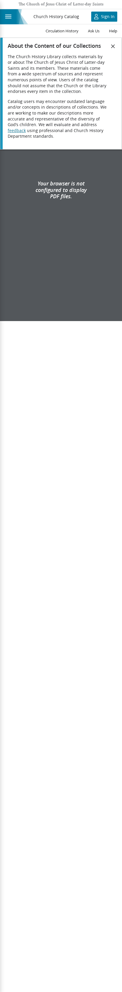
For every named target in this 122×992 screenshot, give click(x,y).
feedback (17, 131)
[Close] (113, 46)
